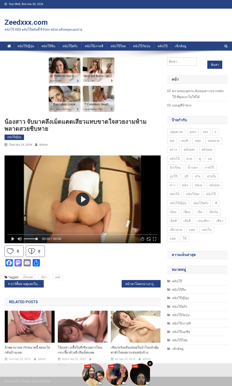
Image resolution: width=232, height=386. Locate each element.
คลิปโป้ (175, 158)
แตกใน (207, 229)
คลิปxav (189, 149)
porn (193, 132)
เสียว (44, 277)
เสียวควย (176, 229)
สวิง (197, 176)
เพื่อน (187, 212)
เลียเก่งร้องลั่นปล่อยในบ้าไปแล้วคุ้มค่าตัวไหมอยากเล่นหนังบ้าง (135, 350)
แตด (57, 277)
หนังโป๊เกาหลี (94, 46)
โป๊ (184, 238)
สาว (172, 185)
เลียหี (187, 221)
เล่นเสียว (203, 221)
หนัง (185, 185)
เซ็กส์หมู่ (180, 46)
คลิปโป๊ (163, 46)
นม (210, 158)
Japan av (176, 132)
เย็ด (199, 212)
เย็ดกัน (213, 212)
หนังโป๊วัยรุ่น (141, 46)
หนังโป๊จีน (48, 46)
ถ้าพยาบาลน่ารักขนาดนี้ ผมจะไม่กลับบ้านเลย (27, 350)
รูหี (186, 176)
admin (43, 144)
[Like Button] (10, 251)
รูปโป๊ (173, 176)
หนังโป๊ (211, 194)
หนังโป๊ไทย (118, 46)
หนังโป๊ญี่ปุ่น (25, 46)
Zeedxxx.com (26, 22)
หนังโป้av (192, 194)
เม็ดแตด (28, 277)
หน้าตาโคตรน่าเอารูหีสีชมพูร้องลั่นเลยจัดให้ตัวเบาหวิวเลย (143, 284)
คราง (173, 149)
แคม (192, 229)
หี (216, 203)
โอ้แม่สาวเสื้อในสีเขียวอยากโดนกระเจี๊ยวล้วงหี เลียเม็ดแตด (80, 350)
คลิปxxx (207, 149)
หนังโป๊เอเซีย (181, 332)
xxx (172, 141)
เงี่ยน (173, 212)
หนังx (198, 185)
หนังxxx (214, 185)
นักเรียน (175, 167)
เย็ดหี (173, 221)
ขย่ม (198, 141)
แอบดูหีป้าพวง (181, 105)
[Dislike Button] (31, 251)
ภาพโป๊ (209, 167)
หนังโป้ (174, 194)
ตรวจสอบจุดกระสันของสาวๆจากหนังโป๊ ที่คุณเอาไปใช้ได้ (198, 94)
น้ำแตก (193, 167)
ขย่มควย (214, 141)
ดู (200, 158)
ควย (189, 158)
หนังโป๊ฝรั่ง (70, 46)
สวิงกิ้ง (211, 176)
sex (205, 132)
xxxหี (184, 141)
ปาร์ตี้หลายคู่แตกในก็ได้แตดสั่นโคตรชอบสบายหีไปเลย (27, 284)
